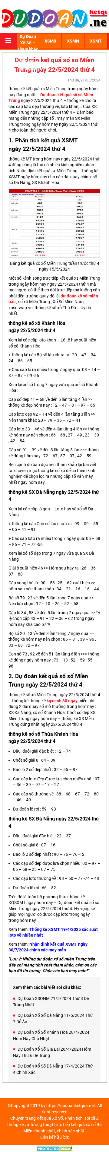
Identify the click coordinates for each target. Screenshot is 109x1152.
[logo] (54, 18)
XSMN (73, 41)
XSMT (96, 41)
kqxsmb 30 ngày (62, 700)
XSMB (50, 41)
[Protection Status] (54, 1148)
